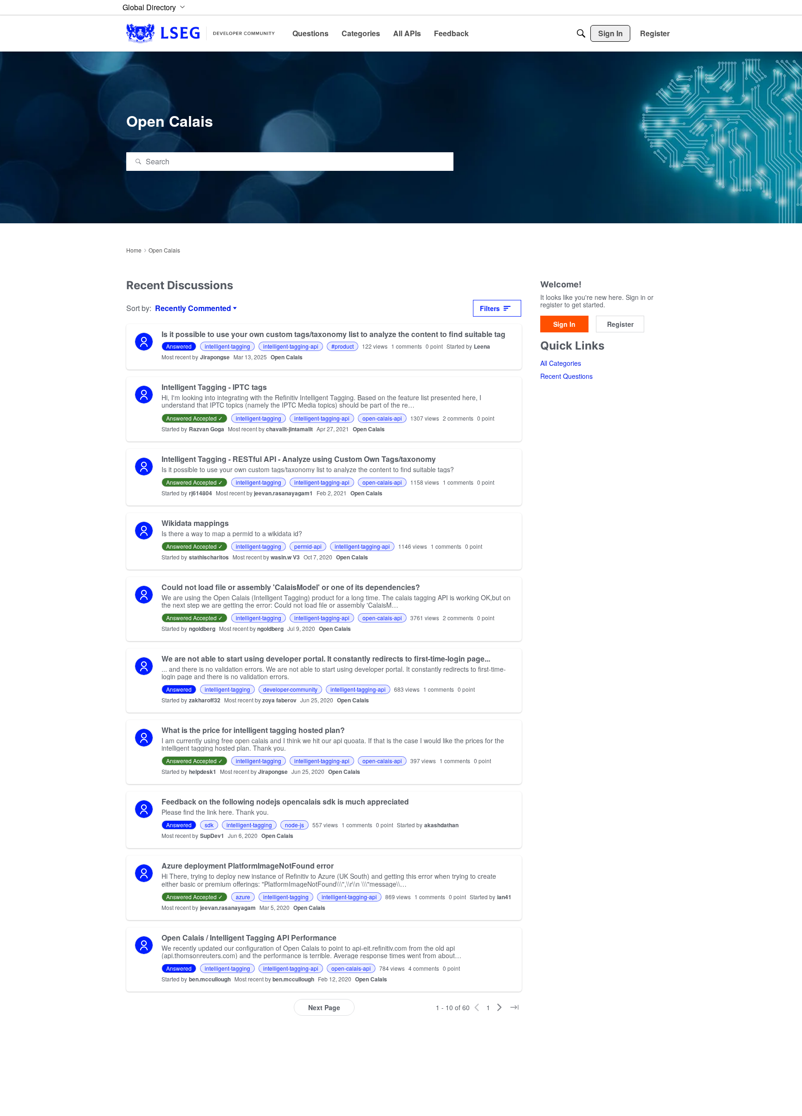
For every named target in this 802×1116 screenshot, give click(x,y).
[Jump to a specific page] (514, 1007)
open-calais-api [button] (382, 418)
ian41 (504, 897)
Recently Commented (193, 308)
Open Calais (287, 357)
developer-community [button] (290, 689)
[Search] (581, 33)
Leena (482, 346)
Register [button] (620, 324)
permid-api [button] (308, 546)
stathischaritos (209, 557)
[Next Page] (499, 1007)
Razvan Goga (206, 429)
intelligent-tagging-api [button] (290, 346)
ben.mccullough (210, 979)
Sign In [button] (564, 324)
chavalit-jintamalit (289, 429)
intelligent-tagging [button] (227, 346)
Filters (490, 308)
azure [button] (243, 897)
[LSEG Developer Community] (200, 33)
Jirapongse (215, 357)
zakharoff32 (204, 700)
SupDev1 (212, 835)
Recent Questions (566, 376)
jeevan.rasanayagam (228, 907)
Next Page (324, 1007)
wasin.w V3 (285, 557)
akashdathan (441, 825)
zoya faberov (279, 700)
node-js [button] (294, 825)
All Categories (560, 363)
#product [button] (342, 346)
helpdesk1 (202, 771)
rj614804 (200, 493)
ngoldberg (202, 628)
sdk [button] (209, 825)
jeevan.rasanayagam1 (283, 493)
